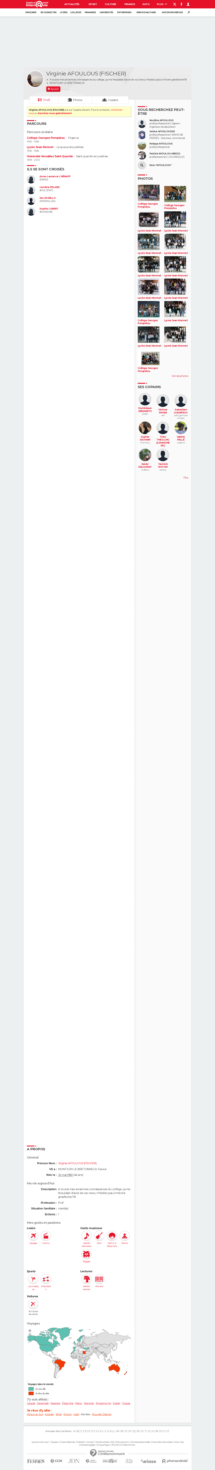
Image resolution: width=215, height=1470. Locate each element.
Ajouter (55, 89)
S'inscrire (30, 12)
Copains (113, 100)
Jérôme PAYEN (162, 411)
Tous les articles (102, 1442)
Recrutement (122, 1442)
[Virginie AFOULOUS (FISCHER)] (35, 79)
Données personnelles (140, 1442)
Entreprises (124, 12)
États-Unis (67, 1403)
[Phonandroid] (175, 1461)
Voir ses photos (180, 375)
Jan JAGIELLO (47, 198)
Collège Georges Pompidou (46, 137)
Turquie (126, 1403)
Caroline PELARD (49, 187)
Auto (146, 4)
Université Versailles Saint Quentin (50, 156)
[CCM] (56, 1461)
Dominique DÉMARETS (145, 410)
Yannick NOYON (163, 466)
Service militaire (146, 12)
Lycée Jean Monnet (40, 147)
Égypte (67, 1414)
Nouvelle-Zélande (101, 1414)
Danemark (43, 1403)
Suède (116, 1403)
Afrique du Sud (35, 1414)
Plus (160, 4)
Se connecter (48, 12)
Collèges (75, 12)
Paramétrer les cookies (162, 1442)
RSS (112, 1442)
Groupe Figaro (103, 1445)
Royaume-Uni (103, 1403)
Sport (93, 4)
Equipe (55, 1442)
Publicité (81, 1442)
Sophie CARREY (48, 208)
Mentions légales (87, 1445)
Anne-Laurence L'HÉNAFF (55, 176)
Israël (76, 1414)
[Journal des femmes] (36, 1461)
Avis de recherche (172, 12)
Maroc (78, 1403)
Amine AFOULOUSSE (162, 131)
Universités (106, 12)
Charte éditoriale (67, 1442)
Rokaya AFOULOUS (161, 143)
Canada (31, 1403)
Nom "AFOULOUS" (160, 165)
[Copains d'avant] (110, 1461)
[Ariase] (148, 1461)
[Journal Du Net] (74, 1461)
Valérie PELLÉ (181, 438)
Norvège (89, 1403)
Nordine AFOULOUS (161, 120)
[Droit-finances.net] (91, 1461)
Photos (77, 100)
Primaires (90, 12)
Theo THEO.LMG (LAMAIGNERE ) (163, 441)
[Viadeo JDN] (129, 1461)
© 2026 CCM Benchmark (123, 1445)
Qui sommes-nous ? (41, 1442)
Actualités (71, 4)
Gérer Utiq (178, 1442)
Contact (90, 1442)
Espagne (55, 1403)
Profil (46, 100)
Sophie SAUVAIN (145, 438)
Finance (129, 4)
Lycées (64, 12)
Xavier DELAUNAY (145, 466)
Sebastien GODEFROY (181, 411)
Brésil (59, 1414)
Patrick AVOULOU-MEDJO (164, 153)
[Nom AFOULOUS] (142, 165)
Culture (110, 4)
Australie (49, 1414)
